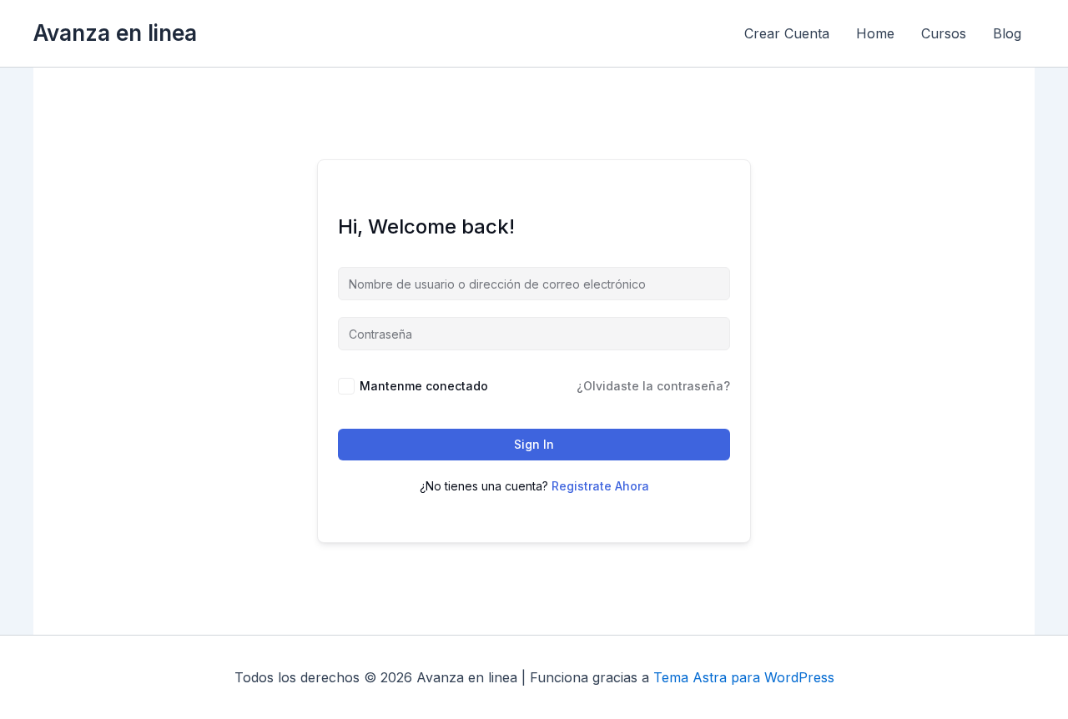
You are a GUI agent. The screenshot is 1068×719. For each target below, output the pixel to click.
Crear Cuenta (786, 33)
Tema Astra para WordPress (743, 677)
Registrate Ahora (600, 486)
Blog (1007, 33)
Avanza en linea (115, 33)
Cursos (943, 33)
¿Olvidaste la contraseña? (653, 386)
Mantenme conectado (424, 386)
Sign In (534, 444)
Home (875, 33)
